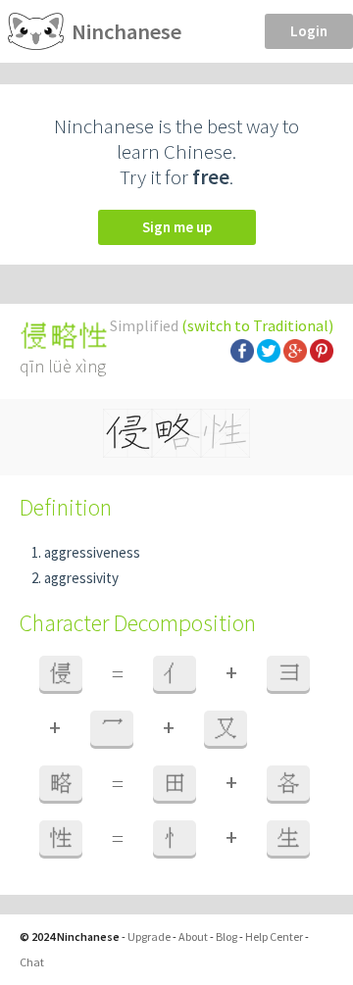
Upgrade (149, 936)
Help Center (274, 936)
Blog (226, 936)
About (193, 936)
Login (309, 31)
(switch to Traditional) (257, 325)
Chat (32, 962)
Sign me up (177, 227)
